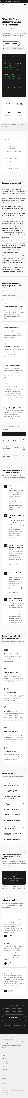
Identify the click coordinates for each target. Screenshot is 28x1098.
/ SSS (3, 1066)
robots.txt (12, 1094)
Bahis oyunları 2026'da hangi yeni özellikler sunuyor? (14, 840)
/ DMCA (4, 1084)
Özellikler (20, 124)
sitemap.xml (5, 1094)
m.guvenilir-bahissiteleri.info (14, 1018)
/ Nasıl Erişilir (5, 1061)
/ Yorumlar (4, 1069)
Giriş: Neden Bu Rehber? (14, 143)
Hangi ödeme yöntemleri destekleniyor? (14, 803)
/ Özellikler (4, 1058)
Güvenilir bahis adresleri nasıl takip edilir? (14, 833)
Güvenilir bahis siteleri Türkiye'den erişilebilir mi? (14, 784)
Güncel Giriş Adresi (12, 168)
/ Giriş (3, 1055)
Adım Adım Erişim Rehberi (14, 151)
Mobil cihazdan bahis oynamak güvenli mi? (14, 827)
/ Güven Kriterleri (6, 1064)
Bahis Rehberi (12, 124)
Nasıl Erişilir (5, 126)
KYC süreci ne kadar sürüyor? (14, 809)
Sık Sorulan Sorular (12, 158)
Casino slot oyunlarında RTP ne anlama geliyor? (14, 797)
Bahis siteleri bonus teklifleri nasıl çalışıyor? (14, 821)
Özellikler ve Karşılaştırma (11, 147)
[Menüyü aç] (24, 5)
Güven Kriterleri (12, 155)
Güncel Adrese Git (11, 43)
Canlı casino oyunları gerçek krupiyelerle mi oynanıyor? (14, 815)
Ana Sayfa (4, 124)
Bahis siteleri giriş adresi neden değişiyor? (14, 791)
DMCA (17, 1094)
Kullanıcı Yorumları (12, 165)
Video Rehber (10, 161)
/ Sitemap (4, 1078)
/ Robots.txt (4, 1081)
